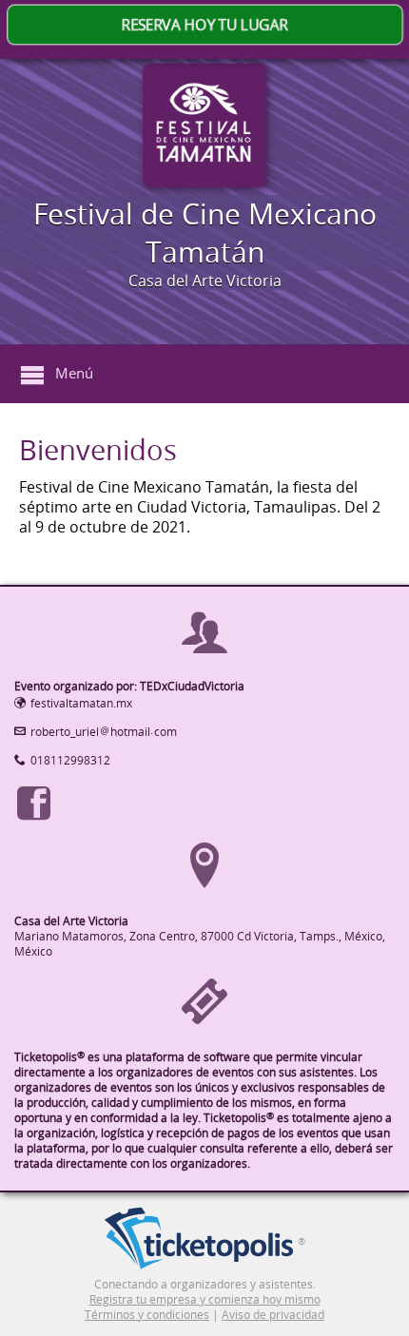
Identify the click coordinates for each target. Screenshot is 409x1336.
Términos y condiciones (147, 1314)
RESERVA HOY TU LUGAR (204, 25)
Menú (74, 372)
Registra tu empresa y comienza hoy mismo (205, 1299)
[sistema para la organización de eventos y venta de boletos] (199, 1240)
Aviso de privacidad (273, 1314)
